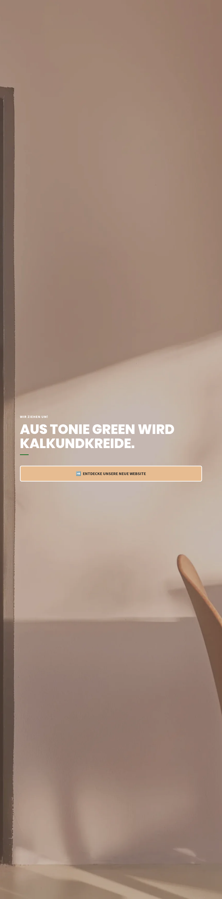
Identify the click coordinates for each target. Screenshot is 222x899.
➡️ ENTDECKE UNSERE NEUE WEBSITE (111, 473)
